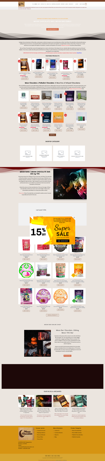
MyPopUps (54, 245)
